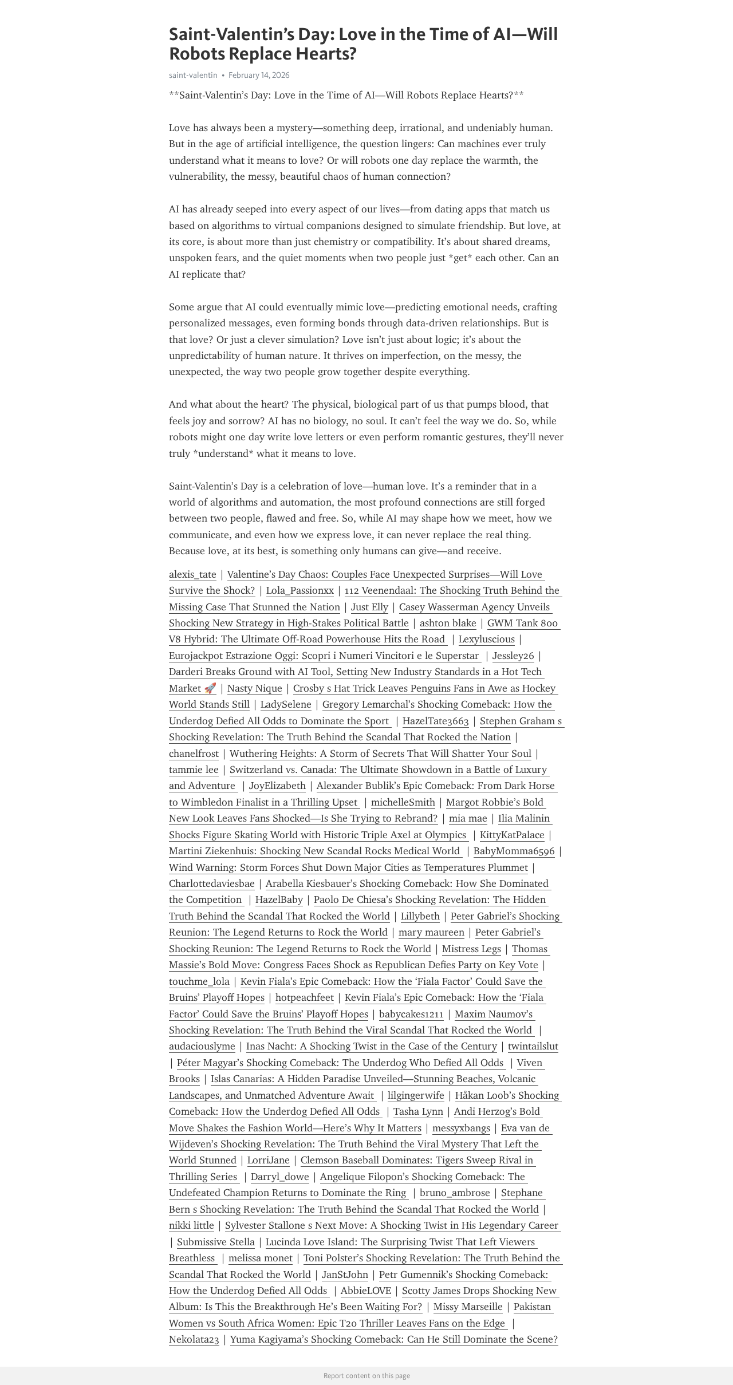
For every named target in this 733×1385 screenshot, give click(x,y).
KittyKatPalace (512, 834)
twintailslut (533, 1046)
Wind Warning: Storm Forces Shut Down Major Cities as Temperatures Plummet (348, 867)
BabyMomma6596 (514, 851)
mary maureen (431, 932)
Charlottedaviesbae (212, 883)
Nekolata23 (194, 1339)
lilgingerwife (416, 1095)
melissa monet (260, 1258)
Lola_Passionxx (300, 590)
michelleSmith (403, 802)
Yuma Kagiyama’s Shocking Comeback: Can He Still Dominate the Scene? (394, 1339)
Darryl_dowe (280, 1176)
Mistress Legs (471, 948)
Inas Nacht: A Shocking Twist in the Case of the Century (371, 1046)
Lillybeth (420, 916)
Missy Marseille (468, 1306)
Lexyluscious (487, 639)
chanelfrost (194, 753)
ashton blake (448, 623)
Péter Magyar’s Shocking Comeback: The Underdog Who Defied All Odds (341, 1062)
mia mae (468, 818)
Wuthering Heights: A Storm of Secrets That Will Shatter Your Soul (380, 753)
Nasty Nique (254, 688)
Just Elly (369, 607)
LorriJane (268, 1160)
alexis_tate (192, 574)
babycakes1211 (411, 1014)
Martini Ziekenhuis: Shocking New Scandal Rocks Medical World (316, 851)
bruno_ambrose (455, 1192)
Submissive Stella (216, 1242)
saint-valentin (193, 75)
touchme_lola (199, 981)
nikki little (191, 1225)
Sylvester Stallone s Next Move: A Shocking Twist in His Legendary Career (393, 1225)
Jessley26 (513, 655)
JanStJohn (345, 1274)
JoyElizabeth (277, 785)
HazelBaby (279, 899)
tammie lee (194, 769)
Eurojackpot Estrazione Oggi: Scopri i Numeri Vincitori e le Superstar (325, 655)
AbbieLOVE (366, 1290)
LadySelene (286, 704)
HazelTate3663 (436, 721)
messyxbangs (461, 1128)
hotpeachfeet (304, 997)
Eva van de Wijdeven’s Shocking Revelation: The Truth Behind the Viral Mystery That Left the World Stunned (361, 1144)
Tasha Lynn (418, 1111)
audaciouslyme (202, 1046)
